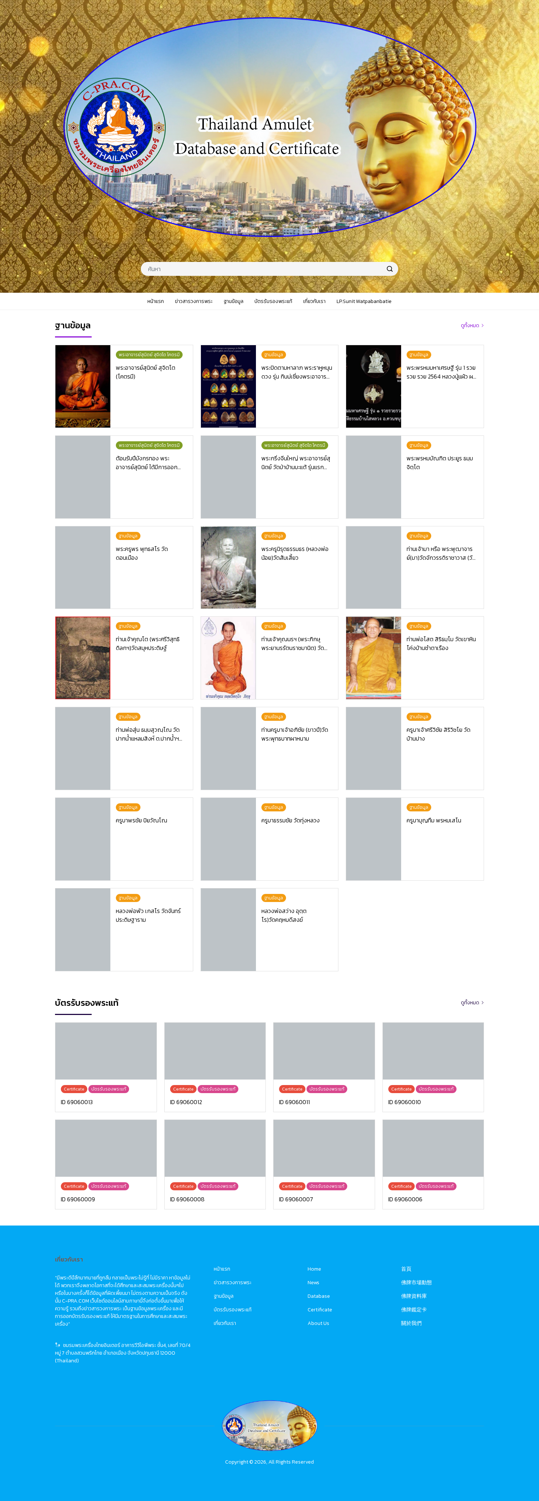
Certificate (320, 1310)
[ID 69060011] (324, 1051)
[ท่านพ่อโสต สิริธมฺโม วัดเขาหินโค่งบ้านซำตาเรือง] (373, 658)
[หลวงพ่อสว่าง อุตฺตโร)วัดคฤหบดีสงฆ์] (228, 929)
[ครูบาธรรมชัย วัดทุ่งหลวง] (228, 839)
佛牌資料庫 (414, 1296)
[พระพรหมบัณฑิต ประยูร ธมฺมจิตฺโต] (373, 477)
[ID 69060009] (106, 1148)
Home (314, 1269)
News (313, 1282)
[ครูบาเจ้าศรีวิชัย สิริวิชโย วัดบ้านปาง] (373, 748)
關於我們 (411, 1323)
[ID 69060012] (215, 1051)
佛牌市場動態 (416, 1282)
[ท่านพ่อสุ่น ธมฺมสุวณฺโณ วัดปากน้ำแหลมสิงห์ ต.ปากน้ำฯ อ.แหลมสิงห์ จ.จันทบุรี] (82, 748)
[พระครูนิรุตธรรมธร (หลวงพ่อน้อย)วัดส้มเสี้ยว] (228, 567)
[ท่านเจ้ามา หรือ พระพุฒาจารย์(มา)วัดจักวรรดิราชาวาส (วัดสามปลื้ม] (373, 567)
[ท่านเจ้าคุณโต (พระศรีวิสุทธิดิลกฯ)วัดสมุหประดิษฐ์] (82, 658)
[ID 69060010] (433, 1051)
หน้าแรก (222, 1269)
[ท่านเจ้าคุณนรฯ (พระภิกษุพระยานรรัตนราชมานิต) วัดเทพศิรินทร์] (228, 658)
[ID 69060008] (215, 1148)
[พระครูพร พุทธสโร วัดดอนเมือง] (82, 567)
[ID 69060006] (433, 1148)
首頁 (406, 1269)
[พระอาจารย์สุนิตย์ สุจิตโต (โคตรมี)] (82, 386)
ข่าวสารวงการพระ (233, 1282)
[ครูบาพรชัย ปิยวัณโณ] (82, 839)
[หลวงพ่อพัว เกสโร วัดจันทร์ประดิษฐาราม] (82, 929)
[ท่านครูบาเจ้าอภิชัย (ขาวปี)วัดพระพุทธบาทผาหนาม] (228, 748)
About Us (318, 1323)
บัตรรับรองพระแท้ (233, 1310)
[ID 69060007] (324, 1148)
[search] (389, 269)
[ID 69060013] (106, 1051)
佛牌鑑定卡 (414, 1310)
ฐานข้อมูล (224, 1296)
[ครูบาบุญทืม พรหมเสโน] (373, 839)
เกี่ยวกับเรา (225, 1323)
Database (319, 1296)
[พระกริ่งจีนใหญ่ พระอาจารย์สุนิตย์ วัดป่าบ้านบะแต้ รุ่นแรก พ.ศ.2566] (228, 477)
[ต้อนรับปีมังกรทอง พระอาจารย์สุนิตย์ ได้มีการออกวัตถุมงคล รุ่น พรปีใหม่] (82, 477)
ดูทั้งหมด (470, 325)
